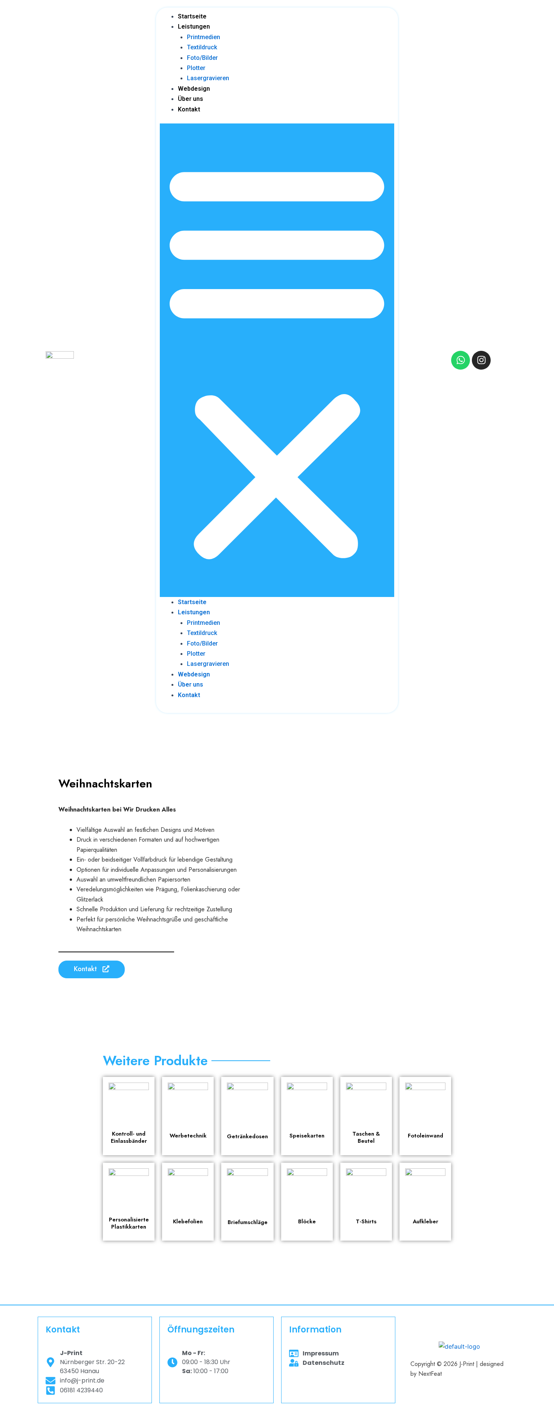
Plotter (196, 68)
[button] (277, 360)
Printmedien (203, 37)
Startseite (192, 16)
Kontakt (189, 109)
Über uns (190, 98)
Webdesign (194, 88)
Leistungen (194, 26)
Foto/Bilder (202, 57)
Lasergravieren (208, 78)
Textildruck (202, 47)
